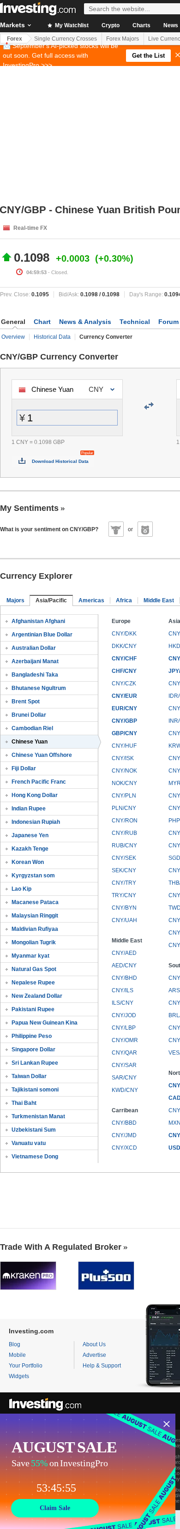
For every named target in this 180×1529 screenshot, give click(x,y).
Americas (91, 600)
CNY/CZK (124, 683)
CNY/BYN (124, 908)
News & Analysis (85, 321)
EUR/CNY (124, 708)
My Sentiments (29, 508)
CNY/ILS (122, 990)
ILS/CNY (122, 1003)
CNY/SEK (124, 858)
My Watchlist (71, 25)
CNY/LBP (124, 1028)
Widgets (19, 1376)
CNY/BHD (124, 978)
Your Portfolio (25, 1365)
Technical (135, 321)
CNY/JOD (124, 1015)
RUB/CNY (124, 845)
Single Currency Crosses (65, 39)
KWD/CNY (125, 1090)
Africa (124, 600)
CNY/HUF (124, 746)
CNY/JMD (124, 1135)
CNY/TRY (124, 883)
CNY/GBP (124, 721)
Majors (15, 600)
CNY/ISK (123, 758)
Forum (168, 321)
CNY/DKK (124, 633)
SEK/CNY (124, 870)
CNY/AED (124, 953)
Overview (13, 337)
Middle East (159, 600)
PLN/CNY (124, 808)
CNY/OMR (125, 1040)
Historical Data (52, 337)
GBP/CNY (124, 733)
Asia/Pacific (51, 600)
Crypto (111, 25)
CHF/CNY (124, 671)
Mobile (17, 1355)
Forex (14, 39)
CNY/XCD (124, 1148)
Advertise (94, 1355)
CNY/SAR (124, 1065)
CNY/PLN (124, 795)
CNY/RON (125, 820)
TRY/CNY (124, 895)
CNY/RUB (124, 833)
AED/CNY (124, 965)
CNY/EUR (124, 696)
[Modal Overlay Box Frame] (87, 1471)
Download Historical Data (60, 461)
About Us (94, 1344)
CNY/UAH (124, 920)
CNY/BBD (124, 1123)
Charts (141, 25)
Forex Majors (122, 39)
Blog (14, 1344)
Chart (42, 321)
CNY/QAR (124, 1052)
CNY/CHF (124, 658)
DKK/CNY (124, 646)
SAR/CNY (124, 1077)
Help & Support (102, 1365)
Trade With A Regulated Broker (60, 1247)
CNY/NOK (124, 770)
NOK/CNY (124, 783)
